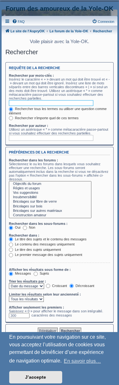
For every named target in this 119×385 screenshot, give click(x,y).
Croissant (59, 286)
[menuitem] (18, 21)
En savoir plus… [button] (82, 361)
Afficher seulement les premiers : (36, 307)
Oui (17, 227)
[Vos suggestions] (50, 193)
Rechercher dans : (24, 235)
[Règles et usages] (50, 188)
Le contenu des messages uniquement (44, 244)
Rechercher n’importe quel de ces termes (46, 118)
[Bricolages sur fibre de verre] (50, 201)
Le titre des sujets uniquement (37, 249)
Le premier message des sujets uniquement (48, 255)
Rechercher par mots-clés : (31, 75)
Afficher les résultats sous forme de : (40, 269)
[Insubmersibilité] (50, 197)
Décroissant (84, 286)
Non (31, 227)
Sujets (44, 273)
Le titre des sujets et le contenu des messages (50, 239)
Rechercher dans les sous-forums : (38, 223)
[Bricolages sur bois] (50, 206)
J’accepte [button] (35, 377)
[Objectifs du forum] (50, 184)
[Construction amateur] (50, 215)
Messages (22, 273)
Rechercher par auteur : (28, 125)
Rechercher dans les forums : (33, 160)
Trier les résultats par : (27, 281)
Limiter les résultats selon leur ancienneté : (45, 294)
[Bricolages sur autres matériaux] (50, 211)
